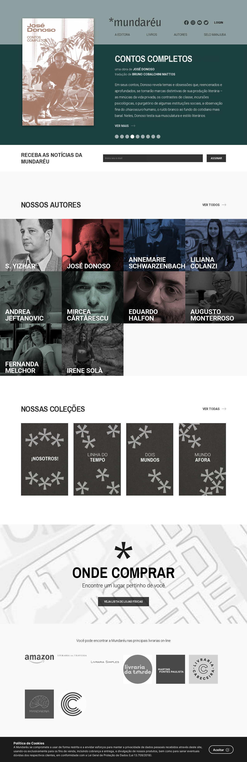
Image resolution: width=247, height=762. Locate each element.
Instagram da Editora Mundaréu (193, 22)
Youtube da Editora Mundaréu (199, 22)
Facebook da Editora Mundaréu (186, 22)
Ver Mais (122, 126)
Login (218, 22)
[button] (117, 137)
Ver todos (211, 205)
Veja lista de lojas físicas (123, 601)
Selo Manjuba (215, 35)
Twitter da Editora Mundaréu (206, 22)
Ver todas (211, 409)
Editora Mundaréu (135, 21)
